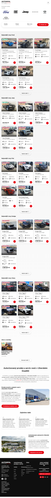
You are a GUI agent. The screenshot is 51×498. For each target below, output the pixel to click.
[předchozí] (2, 43)
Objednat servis (29, 467)
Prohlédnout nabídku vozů (10, 406)
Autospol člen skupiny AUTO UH (23, 472)
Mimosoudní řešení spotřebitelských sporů (5, 490)
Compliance (4, 481)
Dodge (15, 475)
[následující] (16, 43)
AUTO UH (18, 380)
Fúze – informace (5, 483)
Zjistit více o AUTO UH (45, 474)
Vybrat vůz (28, 465)
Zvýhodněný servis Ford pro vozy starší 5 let (6, 353)
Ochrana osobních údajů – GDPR (5, 485)
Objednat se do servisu (36, 452)
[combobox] (7, 25)
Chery (15, 478)
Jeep (15, 473)
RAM (15, 477)
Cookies (3, 487)
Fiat (15, 471)
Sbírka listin (4, 492)
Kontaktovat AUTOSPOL (31, 469)
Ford (15, 469)
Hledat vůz (43, 24)
